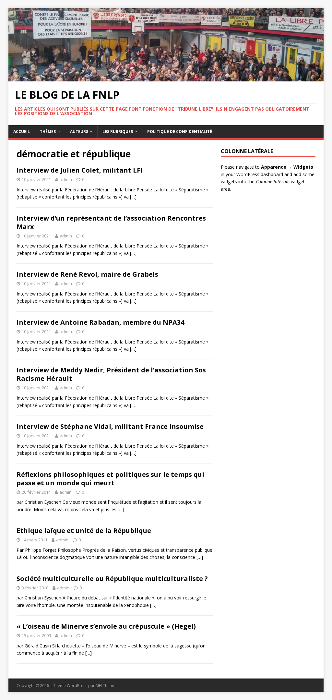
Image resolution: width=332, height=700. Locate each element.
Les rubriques (117, 131)
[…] (133, 197)
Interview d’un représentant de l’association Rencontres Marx (111, 222)
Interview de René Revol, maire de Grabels (87, 274)
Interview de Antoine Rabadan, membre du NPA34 (100, 322)
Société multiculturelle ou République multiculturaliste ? (112, 578)
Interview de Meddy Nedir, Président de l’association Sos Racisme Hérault (111, 374)
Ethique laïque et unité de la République (84, 530)
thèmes (48, 131)
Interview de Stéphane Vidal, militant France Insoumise (110, 426)
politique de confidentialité (179, 131)
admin (66, 179)
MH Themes (106, 685)
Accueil (21, 131)
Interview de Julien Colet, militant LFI (80, 170)
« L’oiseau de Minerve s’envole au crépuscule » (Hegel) (106, 626)
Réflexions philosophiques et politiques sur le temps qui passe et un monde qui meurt (110, 478)
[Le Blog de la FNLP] (166, 78)
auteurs (79, 131)
